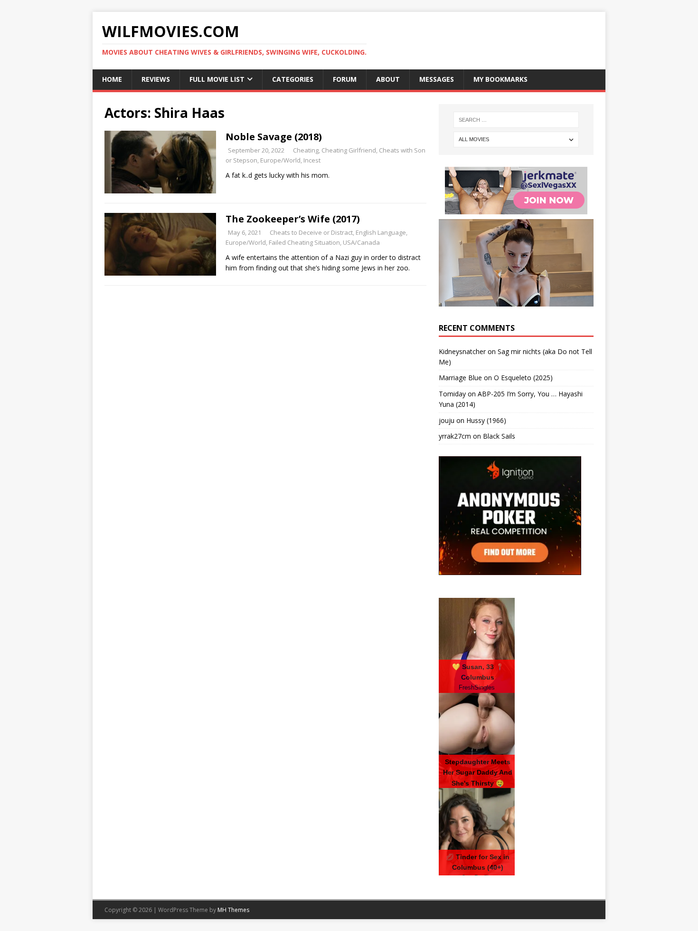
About (388, 79)
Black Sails (499, 436)
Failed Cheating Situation (304, 242)
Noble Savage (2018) (274, 136)
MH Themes (233, 910)
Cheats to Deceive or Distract (311, 232)
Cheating (306, 150)
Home (112, 79)
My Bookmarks (500, 79)
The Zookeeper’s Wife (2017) (293, 218)
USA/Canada (361, 242)
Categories (292, 79)
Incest (312, 160)
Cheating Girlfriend (348, 150)
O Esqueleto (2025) (523, 377)
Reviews (155, 79)
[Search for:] (516, 120)
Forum (345, 79)
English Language (381, 232)
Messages (436, 79)
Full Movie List (217, 79)
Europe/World (280, 160)
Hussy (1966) (486, 420)
